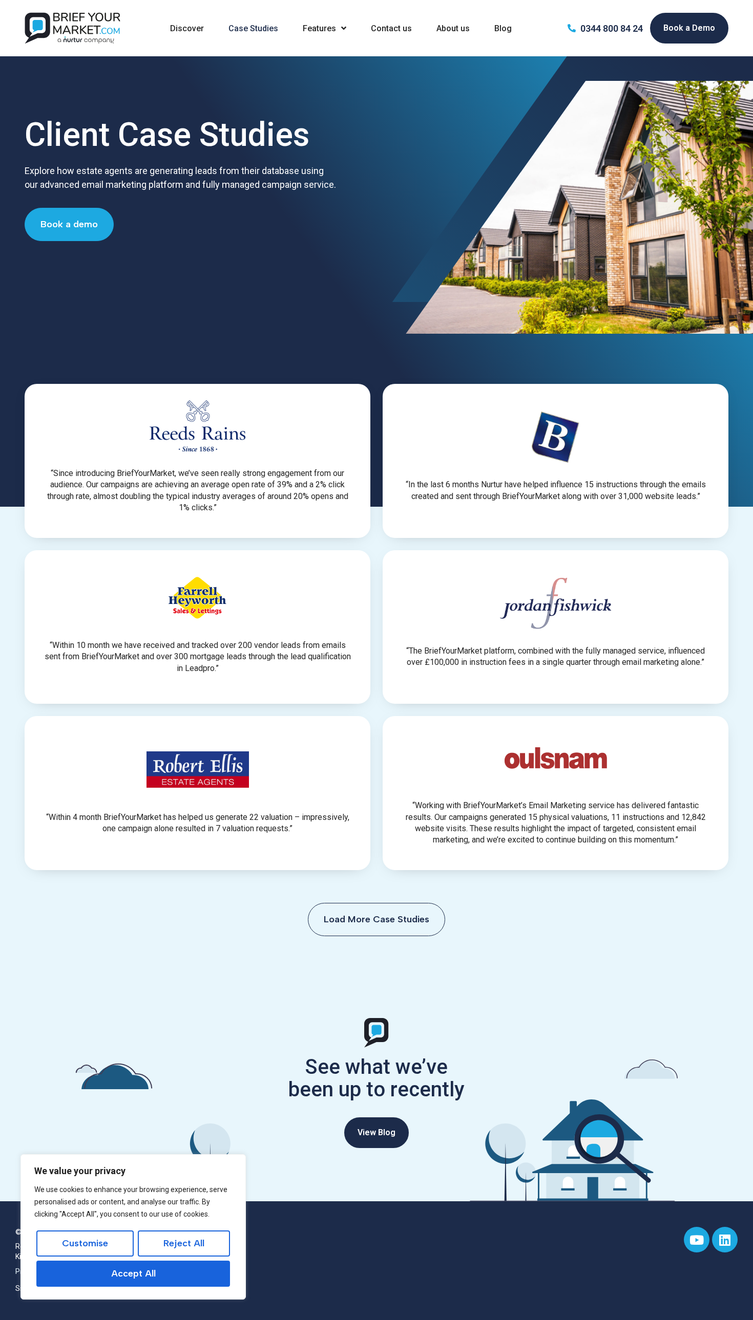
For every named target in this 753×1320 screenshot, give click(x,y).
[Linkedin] (725, 1239)
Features (319, 28)
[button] (376, 919)
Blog (503, 28)
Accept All (133, 1273)
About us (453, 28)
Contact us (391, 28)
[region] (133, 1227)
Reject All (183, 1243)
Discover (187, 28)
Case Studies (253, 28)
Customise (85, 1243)
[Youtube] (696, 1239)
